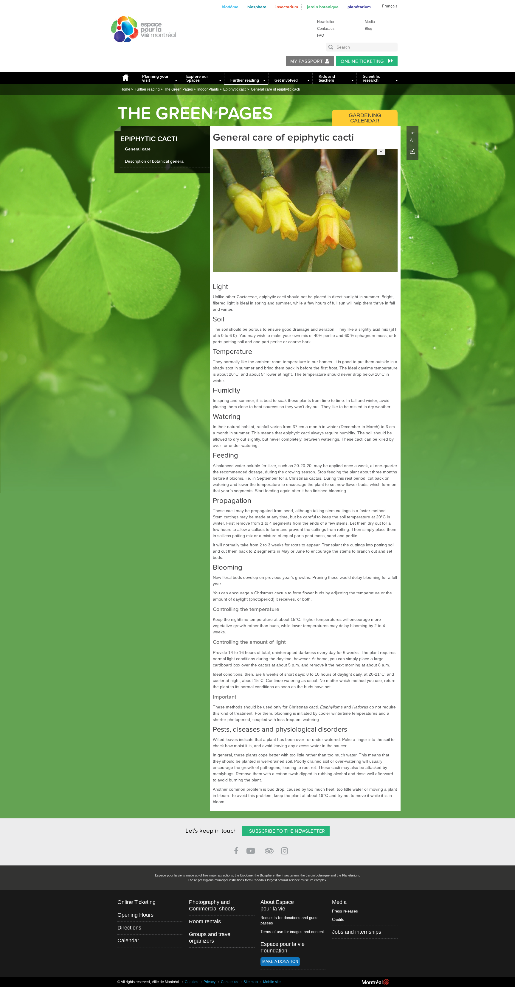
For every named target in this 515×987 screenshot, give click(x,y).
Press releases (345, 911)
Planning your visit (155, 78)
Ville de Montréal (375, 982)
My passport (306, 61)
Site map (250, 982)
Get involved (286, 80)
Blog (368, 29)
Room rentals (205, 921)
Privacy (209, 982)
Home (125, 78)
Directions (129, 928)
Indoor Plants (208, 89)
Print (412, 151)
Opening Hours (135, 915)
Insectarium (286, 7)
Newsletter (325, 22)
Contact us (325, 29)
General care (138, 149)
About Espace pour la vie (277, 905)
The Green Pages (178, 89)
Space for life (141, 48)
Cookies (191, 982)
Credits (338, 919)
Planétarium (359, 7)
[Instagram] (286, 850)
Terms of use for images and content (292, 932)
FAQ (320, 35)
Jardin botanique (323, 7)
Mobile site (272, 982)
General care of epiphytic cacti (275, 89)
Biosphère (256, 7)
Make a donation (280, 961)
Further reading (244, 80)
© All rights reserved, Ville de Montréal (148, 982)
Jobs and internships (356, 932)
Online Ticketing (363, 61)
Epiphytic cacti (234, 89)
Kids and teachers (327, 78)
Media (370, 22)
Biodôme (230, 7)
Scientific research (371, 78)
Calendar (128, 941)
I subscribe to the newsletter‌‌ (285, 831)
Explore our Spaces (197, 78)
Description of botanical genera (154, 161)
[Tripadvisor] (269, 848)
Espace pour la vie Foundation (282, 947)
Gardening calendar (365, 118)
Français (389, 6)
